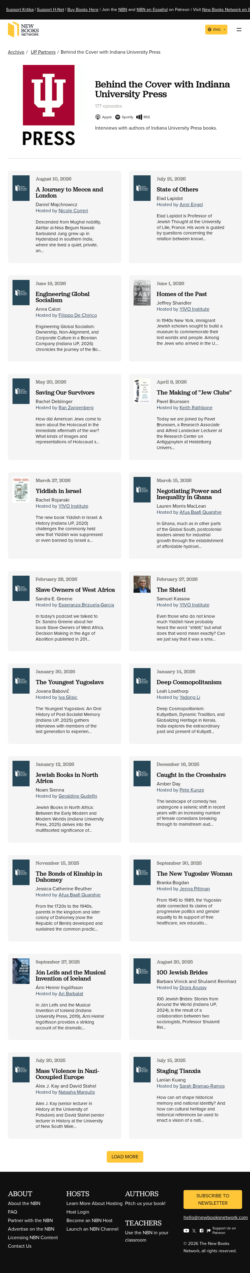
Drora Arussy (193, 987)
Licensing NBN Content (33, 1237)
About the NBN (24, 1203)
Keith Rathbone (196, 407)
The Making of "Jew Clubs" (194, 392)
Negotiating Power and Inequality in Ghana (189, 494)
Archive (16, 51)
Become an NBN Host (89, 1220)
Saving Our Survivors (65, 392)
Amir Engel (191, 204)
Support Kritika (20, 9)
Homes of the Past (182, 294)
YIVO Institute (194, 309)
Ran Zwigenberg (76, 407)
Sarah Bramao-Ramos (202, 1085)
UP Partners (43, 51)
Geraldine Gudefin (78, 795)
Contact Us (19, 1246)
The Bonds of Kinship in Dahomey (69, 877)
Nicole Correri (73, 210)
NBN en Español (152, 9)
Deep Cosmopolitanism (189, 682)
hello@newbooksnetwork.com (216, 1217)
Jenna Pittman (195, 888)
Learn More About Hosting (94, 1203)
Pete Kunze (192, 789)
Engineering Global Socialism (63, 297)
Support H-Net (50, 9)
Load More (125, 1156)
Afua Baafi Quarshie (201, 512)
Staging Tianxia (179, 1071)
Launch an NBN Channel (92, 1228)
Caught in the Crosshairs (191, 775)
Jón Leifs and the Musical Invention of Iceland (71, 975)
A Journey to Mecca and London (69, 192)
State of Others (177, 189)
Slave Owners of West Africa (75, 590)
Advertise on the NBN (31, 1228)
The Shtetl (171, 590)
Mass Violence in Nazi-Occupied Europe (67, 1074)
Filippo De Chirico (78, 315)
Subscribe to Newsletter (212, 1199)
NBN (122, 9)
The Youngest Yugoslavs (70, 682)
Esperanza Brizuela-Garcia (86, 604)
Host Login (77, 1211)
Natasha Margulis (77, 1092)
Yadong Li (190, 697)
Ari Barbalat (71, 993)
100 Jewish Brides (182, 972)
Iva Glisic (68, 697)
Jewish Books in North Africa (67, 778)
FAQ (12, 1211)
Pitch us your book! (145, 1203)
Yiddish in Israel (58, 491)
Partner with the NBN (30, 1220)
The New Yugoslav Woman (194, 874)
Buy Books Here (82, 9)
